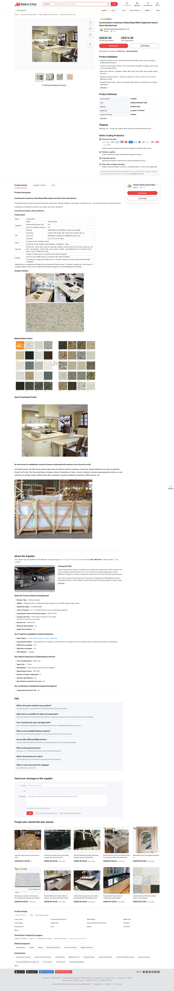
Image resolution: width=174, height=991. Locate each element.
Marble (40, 947)
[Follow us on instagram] (150, 972)
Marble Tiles (127, 919)
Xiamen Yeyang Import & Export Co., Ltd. (116, 29)
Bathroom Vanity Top (53, 947)
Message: (23, 796)
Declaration (108, 984)
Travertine (126, 923)
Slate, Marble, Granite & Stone (48, 14)
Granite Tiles (55, 923)
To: (25, 791)
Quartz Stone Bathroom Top (125, 957)
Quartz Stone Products (35, 638)
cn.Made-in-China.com (106, 980)
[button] (108, 4)
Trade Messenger (46, 972)
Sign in (157, 5)
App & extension (135, 10)
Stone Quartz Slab (144, 957)
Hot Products (46, 978)
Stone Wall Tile (59, 957)
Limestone (126, 926)
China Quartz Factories (23, 957)
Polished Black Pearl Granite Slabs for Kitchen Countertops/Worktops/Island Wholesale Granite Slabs (56, 898)
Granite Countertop (70, 947)
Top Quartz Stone (88, 957)
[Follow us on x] (147, 972)
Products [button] (47, 4)
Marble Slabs (91, 919)
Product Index (121, 978)
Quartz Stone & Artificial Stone (96, 923)
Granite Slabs (18, 923)
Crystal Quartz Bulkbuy (76, 962)
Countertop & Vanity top (58, 919)
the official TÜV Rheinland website (72, 559)
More (16, 966)
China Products (56, 978)
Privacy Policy (118, 984)
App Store (20, 972)
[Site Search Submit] (114, 4)
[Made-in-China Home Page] (25, 4)
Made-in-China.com (78, 980)
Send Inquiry (113, 46)
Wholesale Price (99, 978)
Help (123, 10)
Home (16, 14)
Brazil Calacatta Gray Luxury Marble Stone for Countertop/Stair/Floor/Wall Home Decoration (116, 857)
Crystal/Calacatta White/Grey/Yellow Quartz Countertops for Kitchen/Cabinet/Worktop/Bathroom (144, 898)
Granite (31, 947)
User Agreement (98, 984)
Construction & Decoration (28, 14)
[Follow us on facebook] (144, 972)
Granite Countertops (50, 638)
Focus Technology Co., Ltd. (73, 984)
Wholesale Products (87, 978)
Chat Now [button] (146, 46)
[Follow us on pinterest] (155, 972)
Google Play (32, 972)
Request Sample (132, 51)
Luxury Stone (18, 919)
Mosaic (89, 926)
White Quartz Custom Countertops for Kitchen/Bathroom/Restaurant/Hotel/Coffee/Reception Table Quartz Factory (31, 898)
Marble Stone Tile (74, 957)
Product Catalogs (43, 915)
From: (24, 786)
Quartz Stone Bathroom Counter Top (27, 962)
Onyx (52, 926)
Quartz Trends (60, 962)
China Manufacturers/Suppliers (70, 978)
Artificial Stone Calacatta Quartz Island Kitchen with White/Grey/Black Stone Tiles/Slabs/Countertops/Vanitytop (86, 898)
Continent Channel (110, 978)
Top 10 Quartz (47, 962)
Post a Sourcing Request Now (70, 813)
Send (29, 813)
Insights (129, 978)
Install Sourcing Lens (64, 972)
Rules (158, 10)
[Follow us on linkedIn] (158, 972)
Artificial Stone (20, 947)
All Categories (21, 10)
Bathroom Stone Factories (43, 957)
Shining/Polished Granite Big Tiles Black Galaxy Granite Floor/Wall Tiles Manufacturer (86, 857)
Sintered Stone (19, 926)
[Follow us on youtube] (153, 972)
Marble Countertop (86, 947)
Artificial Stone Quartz (105, 957)
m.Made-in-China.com (92, 980)
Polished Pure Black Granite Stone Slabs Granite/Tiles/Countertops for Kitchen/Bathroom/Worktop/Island (56, 857)
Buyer (113, 10)
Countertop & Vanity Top (67, 14)
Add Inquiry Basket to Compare (55, 85)
